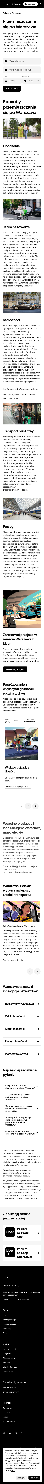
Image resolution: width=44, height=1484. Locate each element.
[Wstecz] (28, 806)
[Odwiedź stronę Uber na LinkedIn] (4, 1433)
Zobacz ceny (12, 88)
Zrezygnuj (21, 1478)
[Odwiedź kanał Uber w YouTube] (10, 1433)
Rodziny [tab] (17, 721)
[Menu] (40, 4)
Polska (6, 13)
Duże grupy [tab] (7, 721)
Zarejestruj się (30, 4)
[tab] (39, 721)
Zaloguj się (16, 4)
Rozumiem (34, 1478)
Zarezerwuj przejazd (15, 669)
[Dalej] (35, 806)
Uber (5, 3)
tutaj (13, 1470)
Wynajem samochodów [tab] (29, 721)
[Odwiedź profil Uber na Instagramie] (16, 1433)
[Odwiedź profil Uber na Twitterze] (22, 1433)
